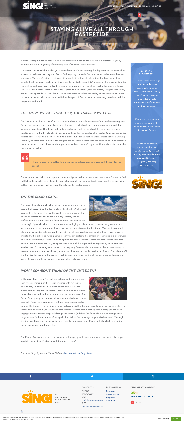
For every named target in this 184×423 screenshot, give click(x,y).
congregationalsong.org (92, 406)
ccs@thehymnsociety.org (93, 400)
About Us (156, 6)
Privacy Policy (127, 421)
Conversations (129, 6)
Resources (113, 6)
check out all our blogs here (77, 353)
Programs (144, 6)
